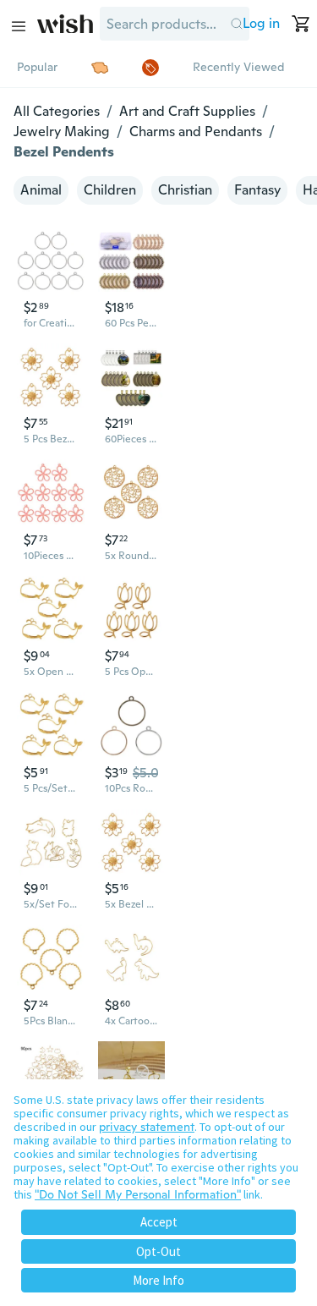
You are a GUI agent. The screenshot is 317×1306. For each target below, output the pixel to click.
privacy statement (146, 1126)
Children (110, 190)
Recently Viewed (238, 67)
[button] (236, 24)
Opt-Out (158, 1251)
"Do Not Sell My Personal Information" (138, 1194)
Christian (185, 190)
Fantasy (257, 190)
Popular (37, 67)
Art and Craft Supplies (187, 111)
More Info (158, 1280)
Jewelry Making (62, 131)
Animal (41, 190)
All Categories (57, 111)
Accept (159, 1222)
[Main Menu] (18, 26)
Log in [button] (261, 23)
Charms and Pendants (195, 131)
